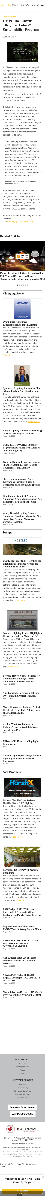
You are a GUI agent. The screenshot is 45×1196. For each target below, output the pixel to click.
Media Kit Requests (22, 1094)
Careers (22, 1073)
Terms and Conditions (22, 1091)
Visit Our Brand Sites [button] (22, 1114)
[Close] (42, 1177)
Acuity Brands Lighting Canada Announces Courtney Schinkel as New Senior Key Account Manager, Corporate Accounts (22, 517)
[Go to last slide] (4, 262)
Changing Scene (9, 16)
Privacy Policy (22, 1088)
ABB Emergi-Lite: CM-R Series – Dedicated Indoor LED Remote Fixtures (20, 960)
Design (7, 532)
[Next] (41, 262)
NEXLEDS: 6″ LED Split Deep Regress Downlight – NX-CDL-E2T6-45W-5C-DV (22, 977)
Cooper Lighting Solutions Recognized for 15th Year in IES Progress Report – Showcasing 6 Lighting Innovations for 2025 (22, 276)
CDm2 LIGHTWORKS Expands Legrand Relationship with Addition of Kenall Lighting (21, 447)
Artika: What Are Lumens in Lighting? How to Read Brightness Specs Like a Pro (20, 727)
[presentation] (22, 256)
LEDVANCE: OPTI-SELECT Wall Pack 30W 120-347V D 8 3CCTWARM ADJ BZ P (21, 943)
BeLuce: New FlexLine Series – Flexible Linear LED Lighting (19, 802)
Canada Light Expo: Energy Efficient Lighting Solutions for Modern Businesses (22, 758)
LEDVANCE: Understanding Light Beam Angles (21, 743)
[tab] (17, 285)
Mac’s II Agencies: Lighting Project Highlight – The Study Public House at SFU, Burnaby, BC (21, 710)
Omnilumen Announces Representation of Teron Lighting (20, 323)
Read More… (8, 355)
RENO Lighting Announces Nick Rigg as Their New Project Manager (22, 432)
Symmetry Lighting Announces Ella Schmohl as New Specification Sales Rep (21, 391)
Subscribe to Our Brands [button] (22, 1107)
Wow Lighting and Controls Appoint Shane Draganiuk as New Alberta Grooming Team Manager (21, 464)
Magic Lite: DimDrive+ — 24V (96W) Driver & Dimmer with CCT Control (22, 993)
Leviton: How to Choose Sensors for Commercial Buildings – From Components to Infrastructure (21, 678)
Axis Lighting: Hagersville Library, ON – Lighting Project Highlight (21, 694)
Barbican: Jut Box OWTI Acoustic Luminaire (20, 871)
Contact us (22, 1098)
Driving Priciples (22, 1067)
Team (22, 1070)
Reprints (22, 1084)
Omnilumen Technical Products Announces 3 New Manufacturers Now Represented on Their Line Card (22, 499)
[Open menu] (42, 5)
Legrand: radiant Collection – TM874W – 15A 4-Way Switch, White (22, 928)
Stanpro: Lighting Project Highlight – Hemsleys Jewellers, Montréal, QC (22, 635)
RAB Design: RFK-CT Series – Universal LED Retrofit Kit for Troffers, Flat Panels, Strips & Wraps (22, 912)
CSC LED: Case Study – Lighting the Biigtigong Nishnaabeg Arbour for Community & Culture (22, 563)
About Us (22, 1063)
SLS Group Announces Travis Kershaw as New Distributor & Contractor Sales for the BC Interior (21, 482)
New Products (12, 772)
